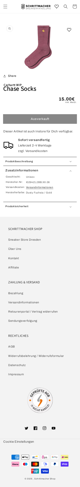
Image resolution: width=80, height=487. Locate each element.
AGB (11, 346)
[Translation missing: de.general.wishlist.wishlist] (56, 6)
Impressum (16, 374)
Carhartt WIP (13, 85)
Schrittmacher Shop (45, 479)
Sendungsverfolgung (22, 320)
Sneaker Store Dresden (24, 239)
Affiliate (13, 267)
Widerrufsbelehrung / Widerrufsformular (36, 355)
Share (12, 75)
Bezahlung (15, 293)
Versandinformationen (39, 187)
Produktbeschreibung (19, 161)
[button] (65, 6)
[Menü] (5, 6)
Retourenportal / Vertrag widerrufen (33, 311)
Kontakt (13, 258)
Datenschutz (17, 365)
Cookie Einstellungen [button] (18, 441)
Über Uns (14, 248)
